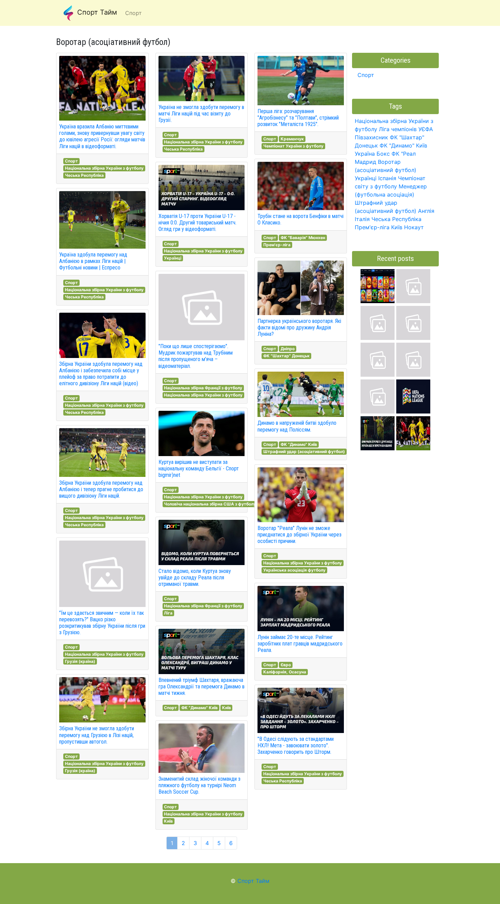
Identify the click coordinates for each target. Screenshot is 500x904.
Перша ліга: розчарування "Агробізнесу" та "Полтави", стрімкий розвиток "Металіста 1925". (298, 117)
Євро (286, 664)
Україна (365, 153)
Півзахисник (371, 137)
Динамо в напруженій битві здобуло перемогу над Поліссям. (296, 426)
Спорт (71, 160)
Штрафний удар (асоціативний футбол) (304, 451)
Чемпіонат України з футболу (293, 146)
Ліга (168, 612)
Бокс (383, 153)
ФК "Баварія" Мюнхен (303, 237)
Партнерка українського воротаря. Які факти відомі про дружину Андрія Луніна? (299, 327)
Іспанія (387, 178)
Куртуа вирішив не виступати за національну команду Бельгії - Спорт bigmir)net (199, 468)
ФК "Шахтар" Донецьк (286, 355)
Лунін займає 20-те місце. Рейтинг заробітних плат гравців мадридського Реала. (300, 643)
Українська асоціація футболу (294, 570)
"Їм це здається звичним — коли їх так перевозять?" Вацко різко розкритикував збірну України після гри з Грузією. (102, 623)
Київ (226, 707)
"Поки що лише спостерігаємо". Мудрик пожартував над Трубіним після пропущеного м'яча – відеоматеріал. (196, 356)
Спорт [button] (133, 13)
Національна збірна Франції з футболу (203, 387)
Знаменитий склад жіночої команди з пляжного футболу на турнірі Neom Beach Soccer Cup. (199, 785)
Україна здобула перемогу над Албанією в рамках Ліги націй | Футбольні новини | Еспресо (93, 261)
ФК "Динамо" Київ (199, 707)
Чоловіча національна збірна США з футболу (210, 503)
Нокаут (414, 227)
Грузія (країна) (80, 661)
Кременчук (292, 138)
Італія (362, 219)
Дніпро (288, 348)
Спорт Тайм (96, 12)
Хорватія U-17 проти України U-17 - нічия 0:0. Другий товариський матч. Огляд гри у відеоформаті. (197, 222)
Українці (172, 258)
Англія (426, 210)
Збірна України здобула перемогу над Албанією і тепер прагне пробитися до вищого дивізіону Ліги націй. (101, 489)
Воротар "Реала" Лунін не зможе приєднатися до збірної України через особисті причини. (299, 534)
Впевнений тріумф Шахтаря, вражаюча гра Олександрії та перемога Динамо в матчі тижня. (202, 686)
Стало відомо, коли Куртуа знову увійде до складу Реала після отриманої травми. (195, 577)
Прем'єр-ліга (276, 244)
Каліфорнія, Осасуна (284, 671)
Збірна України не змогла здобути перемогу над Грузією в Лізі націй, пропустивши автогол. (96, 735)
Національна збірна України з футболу (104, 168)
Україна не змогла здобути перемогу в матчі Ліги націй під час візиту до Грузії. (201, 113)
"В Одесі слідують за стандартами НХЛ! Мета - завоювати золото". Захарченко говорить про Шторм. (295, 745)
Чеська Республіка (84, 175)
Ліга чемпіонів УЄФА (406, 129)
